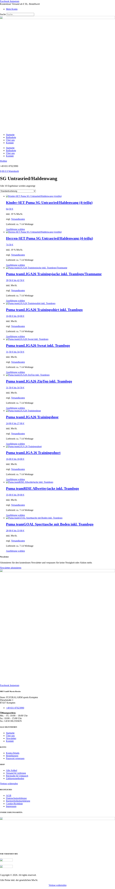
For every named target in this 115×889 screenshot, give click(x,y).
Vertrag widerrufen (57, 885)
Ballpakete (11, 137)
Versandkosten (18, 219)
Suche (3, 14)
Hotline (3, 161)
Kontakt (10, 142)
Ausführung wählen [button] (15, 229)
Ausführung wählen (15, 300)
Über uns (10, 140)
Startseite (10, 134)
